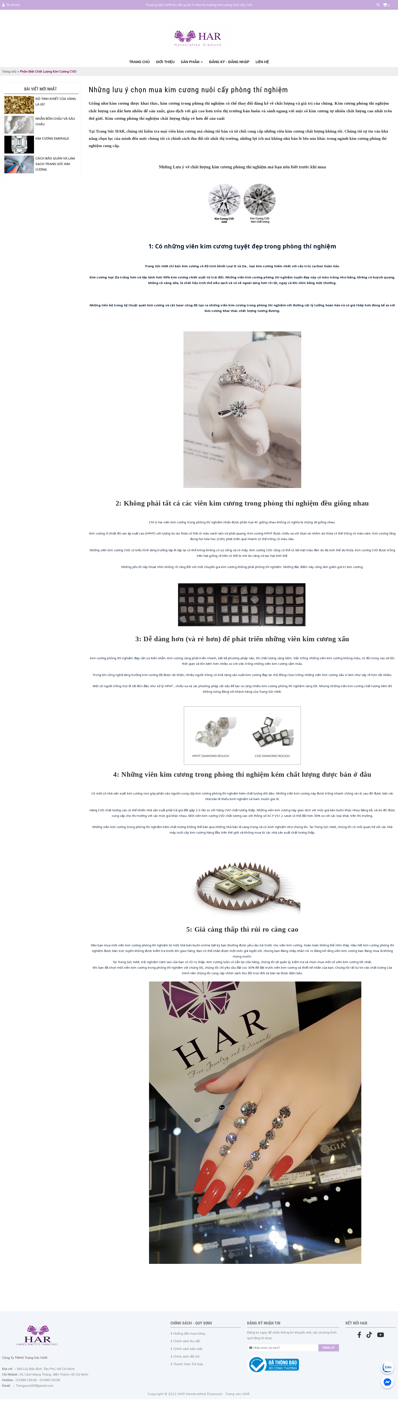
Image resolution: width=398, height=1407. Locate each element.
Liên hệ (262, 62)
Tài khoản (13, 5)
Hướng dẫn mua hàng (189, 1333)
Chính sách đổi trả (186, 1356)
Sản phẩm (190, 62)
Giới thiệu (165, 62)
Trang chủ (139, 62)
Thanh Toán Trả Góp (188, 1364)
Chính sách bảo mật (187, 1349)
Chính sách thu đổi (186, 1341)
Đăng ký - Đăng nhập (229, 62)
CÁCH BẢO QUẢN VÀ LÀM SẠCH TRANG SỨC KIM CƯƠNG (55, 163)
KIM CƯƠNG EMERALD (52, 138)
